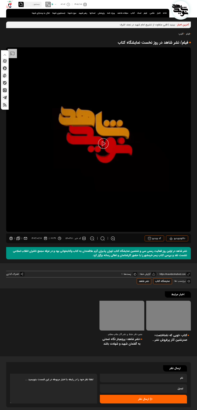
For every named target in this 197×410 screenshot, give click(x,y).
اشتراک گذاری (12, 274)
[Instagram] (5, 90)
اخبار (158, 13)
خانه (165, 13)
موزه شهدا (72, 13)
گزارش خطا (145, 274)
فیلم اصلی (174, 249)
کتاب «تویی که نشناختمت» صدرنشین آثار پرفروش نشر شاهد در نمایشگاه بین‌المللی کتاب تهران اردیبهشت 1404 (170, 337)
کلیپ (181, 34)
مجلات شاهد (122, 13)
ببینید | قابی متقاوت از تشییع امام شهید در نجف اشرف (147, 25)
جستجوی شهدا (58, 13)
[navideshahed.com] (180, 9)
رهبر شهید (83, 13)
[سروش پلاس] (5, 68)
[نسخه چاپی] (11, 238)
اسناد (139, 13)
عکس (152, 13)
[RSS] (5, 105)
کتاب (133, 13)
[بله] (5, 83)
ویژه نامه (111, 13)
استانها (92, 13)
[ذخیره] (18, 238)
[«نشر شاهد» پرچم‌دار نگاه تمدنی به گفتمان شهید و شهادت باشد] (121, 316)
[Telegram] (5, 97)
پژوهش (101, 13)
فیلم (145, 13)
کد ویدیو (156, 238)
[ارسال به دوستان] (25, 238)
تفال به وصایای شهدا (41, 13)
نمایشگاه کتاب (162, 281)
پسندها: (127, 274)
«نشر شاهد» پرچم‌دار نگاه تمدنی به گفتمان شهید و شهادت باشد (121, 341)
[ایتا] (5, 75)
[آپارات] (5, 61)
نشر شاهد (144, 281)
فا (52, 4)
